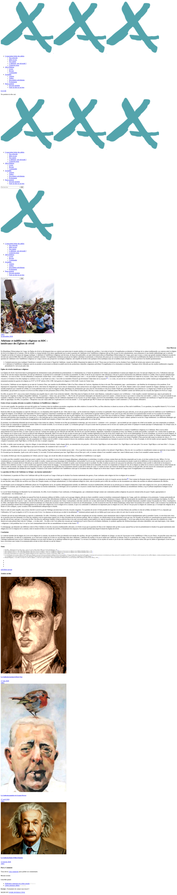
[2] (65, 446)
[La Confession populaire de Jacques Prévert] (33, 791)
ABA (2, 334)
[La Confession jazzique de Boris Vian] (33, 673)
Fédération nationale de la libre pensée (17, 883)
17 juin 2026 (5, 681)
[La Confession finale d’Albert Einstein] (33, 854)
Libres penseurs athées (12, 885)
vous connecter (13, 871)
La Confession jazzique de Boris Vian (11, 677)
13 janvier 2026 (6, 862)
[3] (161, 452)
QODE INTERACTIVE (17, 892)
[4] (127, 479)
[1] (107, 378)
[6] (78, 523)
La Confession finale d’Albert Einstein (12, 857)
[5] (77, 511)
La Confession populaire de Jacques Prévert (13, 795)
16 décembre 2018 (7, 336)
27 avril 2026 (5, 799)
